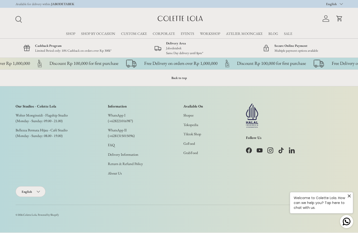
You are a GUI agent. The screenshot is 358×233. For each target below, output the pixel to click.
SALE (288, 33)
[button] (339, 18)
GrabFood (190, 152)
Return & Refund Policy (125, 163)
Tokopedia (190, 124)
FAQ (111, 145)
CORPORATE (164, 33)
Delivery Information (123, 154)
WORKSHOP (210, 33)
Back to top (179, 78)
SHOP (70, 33)
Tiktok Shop (192, 134)
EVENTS (187, 33)
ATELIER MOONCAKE (244, 33)
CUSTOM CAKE (134, 33)
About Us (115, 173)
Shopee (188, 115)
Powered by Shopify (48, 214)
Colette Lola (30, 214)
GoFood (189, 143)
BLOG (273, 33)
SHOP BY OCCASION (98, 33)
